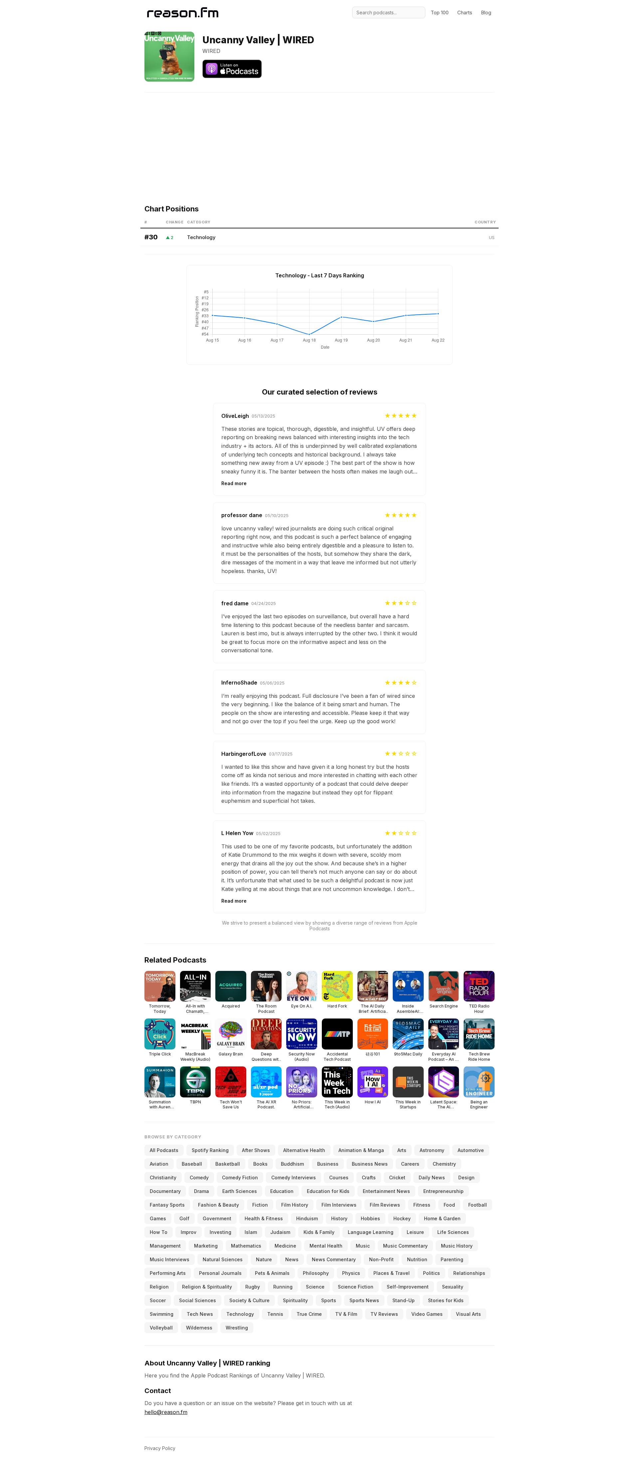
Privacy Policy (159, 1448)
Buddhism (292, 1164)
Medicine (285, 1246)
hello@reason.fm (165, 1412)
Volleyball (161, 1327)
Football (477, 1205)
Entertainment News (386, 1191)
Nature (264, 1259)
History (339, 1218)
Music (363, 1246)
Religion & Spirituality (207, 1287)
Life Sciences (453, 1232)
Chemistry (444, 1164)
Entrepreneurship (443, 1191)
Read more (234, 483)
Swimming (161, 1314)
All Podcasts (164, 1150)
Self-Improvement (408, 1287)
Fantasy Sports (167, 1205)
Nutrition (417, 1259)
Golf (184, 1218)
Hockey (402, 1218)
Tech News (200, 1314)
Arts (401, 1150)
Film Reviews (385, 1205)
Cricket (397, 1177)
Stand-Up (403, 1300)
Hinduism (307, 1218)
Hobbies (370, 1218)
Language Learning (370, 1232)
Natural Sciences (223, 1259)
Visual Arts (468, 1314)
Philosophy (316, 1273)
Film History (294, 1205)
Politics (431, 1273)
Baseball (192, 1164)
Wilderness (199, 1327)
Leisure (415, 1232)
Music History (457, 1246)
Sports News (364, 1300)
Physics (351, 1273)
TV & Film (346, 1314)
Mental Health (326, 1246)
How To (158, 1232)
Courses (338, 1177)
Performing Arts (168, 1273)
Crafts (369, 1177)
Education (282, 1191)
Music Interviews (169, 1259)
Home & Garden (442, 1218)
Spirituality (295, 1300)
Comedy (199, 1177)
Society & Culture (249, 1300)
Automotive (471, 1150)
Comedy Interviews (293, 1177)
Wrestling (237, 1327)
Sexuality (452, 1287)
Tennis (275, 1314)
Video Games (427, 1314)
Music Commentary (405, 1246)
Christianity (163, 1177)
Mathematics (246, 1246)
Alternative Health (304, 1150)
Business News (370, 1164)
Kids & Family (319, 1232)
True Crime (309, 1314)
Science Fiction (355, 1287)
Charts (464, 12)
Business (327, 1164)
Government (217, 1218)
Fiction (260, 1205)
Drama (201, 1191)
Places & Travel (391, 1273)
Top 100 (440, 12)
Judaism (280, 1232)
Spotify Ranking (210, 1150)
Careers (410, 1164)
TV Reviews (384, 1314)
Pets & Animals (272, 1273)
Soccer (158, 1300)
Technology (201, 237)
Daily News (432, 1177)
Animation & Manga (361, 1150)
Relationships (469, 1273)
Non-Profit (381, 1259)
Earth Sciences (239, 1191)
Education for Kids (328, 1191)
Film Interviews (338, 1205)
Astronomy (432, 1150)
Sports (328, 1300)
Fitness (421, 1205)
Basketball (227, 1164)
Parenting (452, 1259)
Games (158, 1218)
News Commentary (334, 1259)
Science (315, 1287)
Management (165, 1246)
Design (466, 1177)
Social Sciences (197, 1300)
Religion (159, 1287)
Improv (188, 1232)
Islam (251, 1232)
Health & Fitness (264, 1218)
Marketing (206, 1246)
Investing (220, 1232)
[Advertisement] (319, 139)
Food (449, 1205)
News (292, 1259)
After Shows (256, 1150)
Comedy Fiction (240, 1177)
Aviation (159, 1164)
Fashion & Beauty (218, 1205)
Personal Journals (220, 1273)
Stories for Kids (446, 1300)
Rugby (252, 1287)
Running (283, 1287)
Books (260, 1164)
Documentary (165, 1191)
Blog (486, 12)
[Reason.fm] (182, 12)
